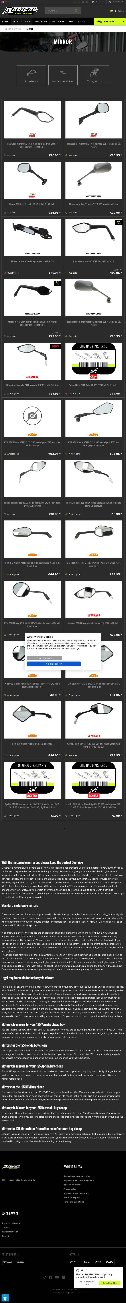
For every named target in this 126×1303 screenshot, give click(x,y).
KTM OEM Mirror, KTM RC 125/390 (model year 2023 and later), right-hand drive (93, 444)
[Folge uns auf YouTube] (57, 1278)
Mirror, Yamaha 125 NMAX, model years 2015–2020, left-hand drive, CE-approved (93, 504)
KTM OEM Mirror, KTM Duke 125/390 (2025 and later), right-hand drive (94, 564)
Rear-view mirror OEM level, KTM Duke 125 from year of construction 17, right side (32, 145)
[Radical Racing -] (32, 1167)
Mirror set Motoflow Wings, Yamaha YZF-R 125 (32, 261)
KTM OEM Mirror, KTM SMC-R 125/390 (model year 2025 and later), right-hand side (32, 685)
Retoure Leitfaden (11, 1223)
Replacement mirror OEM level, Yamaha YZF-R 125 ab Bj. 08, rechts (94, 145)
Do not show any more (86, 1283)
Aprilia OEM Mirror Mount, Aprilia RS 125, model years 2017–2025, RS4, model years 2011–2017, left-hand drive (93, 806)
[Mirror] (32, 478)
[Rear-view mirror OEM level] (32, 119)
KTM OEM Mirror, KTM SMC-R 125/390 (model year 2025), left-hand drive (32, 625)
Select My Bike (110, 1283)
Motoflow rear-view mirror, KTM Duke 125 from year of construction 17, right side (32, 323)
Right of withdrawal (72, 1185)
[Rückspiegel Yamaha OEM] (32, 361)
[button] (5, 1297)
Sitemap (6, 1227)
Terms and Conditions (73, 1202)
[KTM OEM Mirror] (32, 418)
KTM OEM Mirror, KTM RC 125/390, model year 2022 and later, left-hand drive (32, 444)
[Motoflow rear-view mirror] (32, 297)
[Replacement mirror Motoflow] (93, 297)
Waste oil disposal (71, 1197)
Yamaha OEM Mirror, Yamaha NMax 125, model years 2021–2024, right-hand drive (93, 745)
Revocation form (10, 1232)
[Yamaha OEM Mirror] (93, 599)
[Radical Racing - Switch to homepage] (20, 11)
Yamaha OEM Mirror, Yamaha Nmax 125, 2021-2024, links (94, 623)
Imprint (5, 1236)
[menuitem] (74, 1)
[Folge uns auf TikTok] (44, 1278)
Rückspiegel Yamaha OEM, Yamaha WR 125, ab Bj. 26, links (32, 385)
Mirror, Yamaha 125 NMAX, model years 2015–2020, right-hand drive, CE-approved (32, 504)
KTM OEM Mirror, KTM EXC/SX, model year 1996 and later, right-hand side (94, 685)
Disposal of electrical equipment (78, 1180)
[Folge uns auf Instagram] (63, 1278)
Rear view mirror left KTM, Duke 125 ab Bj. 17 (93, 261)
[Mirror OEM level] (32, 180)
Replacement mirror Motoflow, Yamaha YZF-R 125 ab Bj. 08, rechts (94, 323)
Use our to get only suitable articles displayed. (94, 1273)
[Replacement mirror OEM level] (93, 119)
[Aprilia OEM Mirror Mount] (32, 780)
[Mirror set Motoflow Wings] (32, 237)
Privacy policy (69, 1189)
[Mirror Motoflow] (93, 180)
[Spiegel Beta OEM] (93, 361)
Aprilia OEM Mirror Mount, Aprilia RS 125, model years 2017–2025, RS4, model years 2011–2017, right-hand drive (32, 806)
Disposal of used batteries (76, 1193)
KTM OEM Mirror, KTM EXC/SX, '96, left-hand (32, 743)
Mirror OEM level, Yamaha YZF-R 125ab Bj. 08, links (32, 204)
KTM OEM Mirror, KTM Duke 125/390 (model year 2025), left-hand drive (32, 564)
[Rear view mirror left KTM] (93, 237)
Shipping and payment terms (76, 1176)
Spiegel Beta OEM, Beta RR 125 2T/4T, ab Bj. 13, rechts (93, 385)
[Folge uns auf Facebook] (50, 1278)
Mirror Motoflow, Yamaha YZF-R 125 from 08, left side (93, 204)
